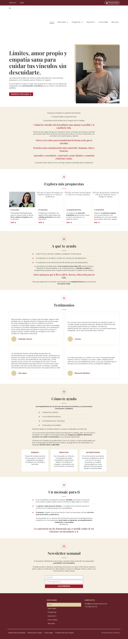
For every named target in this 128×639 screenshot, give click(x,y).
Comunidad (103, 22)
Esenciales (61, 22)
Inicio (52, 22)
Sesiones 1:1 (90, 22)
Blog (22, 3)
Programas (76, 22)
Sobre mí (12, 3)
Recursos (115, 22)
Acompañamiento (73, 209)
